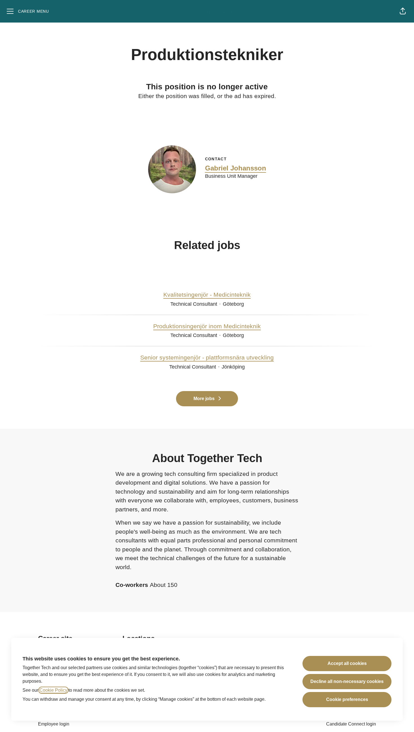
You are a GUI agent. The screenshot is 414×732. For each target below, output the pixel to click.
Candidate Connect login (351, 724)
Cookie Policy (53, 690)
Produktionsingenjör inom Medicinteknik (207, 326)
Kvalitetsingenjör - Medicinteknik (207, 294)
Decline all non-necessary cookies (347, 681)
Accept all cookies (347, 663)
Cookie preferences (347, 699)
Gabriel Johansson (235, 168)
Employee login (53, 724)
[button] (403, 11)
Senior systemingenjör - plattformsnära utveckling (207, 357)
